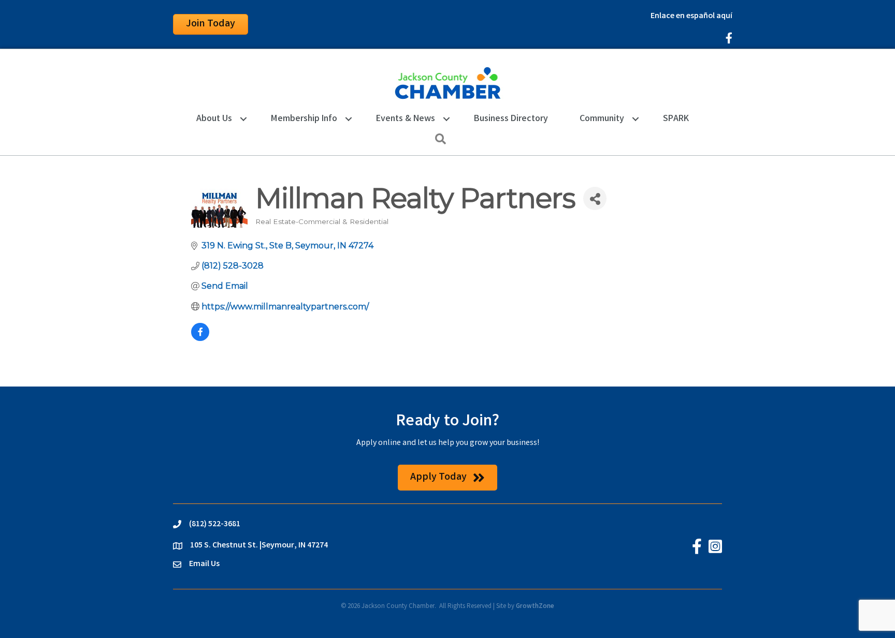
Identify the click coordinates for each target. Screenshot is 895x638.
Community (602, 119)
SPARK (676, 119)
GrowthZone (535, 607)
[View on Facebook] (200, 338)
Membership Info (304, 119)
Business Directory (511, 119)
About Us (214, 119)
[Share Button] (595, 198)
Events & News (405, 119)
